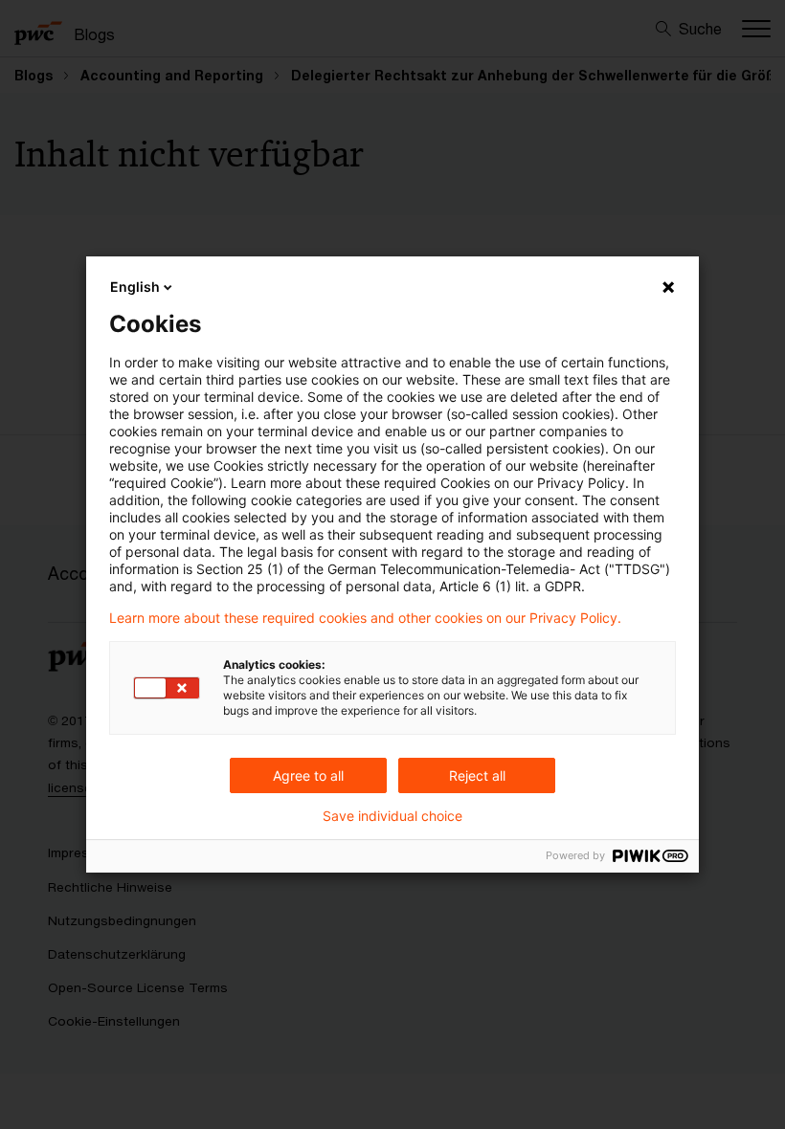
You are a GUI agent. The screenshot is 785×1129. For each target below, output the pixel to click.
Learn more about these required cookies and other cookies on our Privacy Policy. (365, 618)
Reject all (477, 775)
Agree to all (308, 775)
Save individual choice (392, 816)
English (135, 286)
